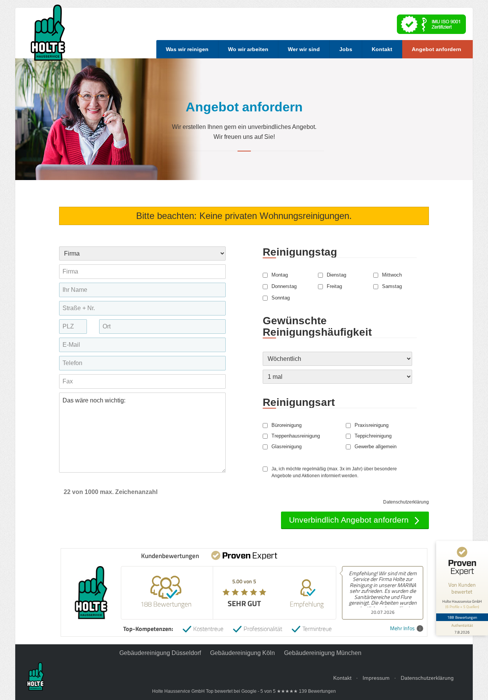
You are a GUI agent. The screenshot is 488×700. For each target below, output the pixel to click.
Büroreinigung (286, 425)
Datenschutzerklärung (406, 502)
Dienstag (336, 275)
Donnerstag (284, 286)
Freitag (334, 286)
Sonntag (280, 298)
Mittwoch (392, 275)
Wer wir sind (304, 49)
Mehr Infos (402, 628)
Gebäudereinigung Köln (242, 653)
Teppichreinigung (373, 436)
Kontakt (382, 49)
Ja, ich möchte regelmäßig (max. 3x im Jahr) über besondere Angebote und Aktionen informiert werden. (334, 472)
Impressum (376, 678)
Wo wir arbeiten (248, 49)
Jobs (345, 49)
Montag (279, 275)
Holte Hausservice (47, 33)
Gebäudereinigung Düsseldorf (160, 653)
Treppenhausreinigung (295, 436)
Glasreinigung (286, 446)
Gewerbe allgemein (375, 446)
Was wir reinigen (187, 49)
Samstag (392, 286)
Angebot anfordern (436, 49)
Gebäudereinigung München (322, 653)
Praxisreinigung (371, 425)
